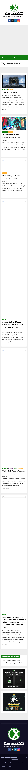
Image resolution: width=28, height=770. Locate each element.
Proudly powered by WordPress (9, 757)
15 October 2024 (9, 137)
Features (11, 468)
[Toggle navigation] (14, 57)
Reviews (10, 89)
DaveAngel (17, 95)
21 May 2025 (7, 95)
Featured (5, 89)
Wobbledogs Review (11, 176)
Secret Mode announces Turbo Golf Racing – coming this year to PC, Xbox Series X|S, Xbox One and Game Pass (14, 622)
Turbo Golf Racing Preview (13, 471)
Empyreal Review (9, 92)
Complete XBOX (14, 13)
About (23, 762)
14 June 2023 (8, 178)
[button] (25, 57)
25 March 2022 (8, 630)
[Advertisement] (14, 40)
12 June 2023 (8, 330)
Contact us (9, 766)
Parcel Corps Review (10, 135)
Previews (20, 468)
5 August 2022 (8, 474)
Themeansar (15, 759)
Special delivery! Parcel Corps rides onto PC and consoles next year (12, 324)
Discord (3, 766)
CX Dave (16, 330)
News (4, 319)
